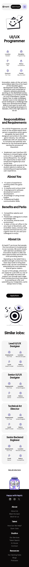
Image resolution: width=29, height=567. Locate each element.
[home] (6, 7)
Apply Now (14, 295)
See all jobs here (14, 470)
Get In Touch (16, 7)
